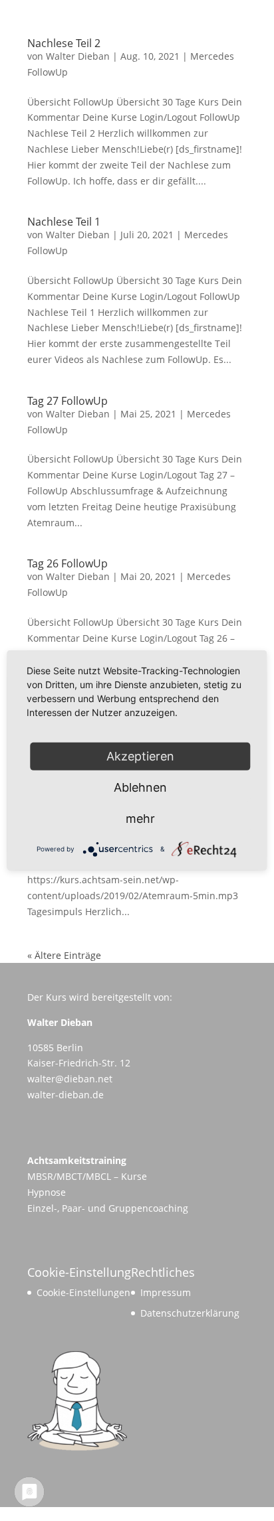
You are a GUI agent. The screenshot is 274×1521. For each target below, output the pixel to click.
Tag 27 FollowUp (67, 401)
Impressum (165, 1292)
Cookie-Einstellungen (83, 1292)
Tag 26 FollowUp (67, 563)
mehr (140, 819)
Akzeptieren (140, 756)
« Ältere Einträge (64, 955)
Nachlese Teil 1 (63, 221)
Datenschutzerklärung (189, 1313)
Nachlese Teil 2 (63, 43)
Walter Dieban (78, 56)
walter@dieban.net (69, 1078)
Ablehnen (140, 787)
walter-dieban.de (65, 1094)
